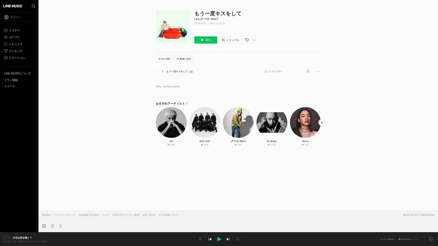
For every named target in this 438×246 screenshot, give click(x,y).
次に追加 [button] (165, 58)
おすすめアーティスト (171, 104)
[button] (219, 239)
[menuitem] (19, 30)
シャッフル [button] (232, 40)
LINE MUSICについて (17, 73)
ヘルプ (105, 215)
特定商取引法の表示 (89, 215)
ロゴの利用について (169, 215)
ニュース (9, 86)
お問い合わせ (149, 215)
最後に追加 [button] (185, 58)
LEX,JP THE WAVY (206, 19)
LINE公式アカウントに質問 (125, 215)
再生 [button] (208, 40)
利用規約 (46, 215)
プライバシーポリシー (65, 215)
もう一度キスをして (177, 71)
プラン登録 (11, 80)
